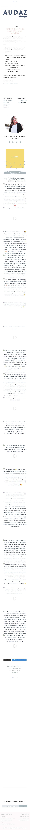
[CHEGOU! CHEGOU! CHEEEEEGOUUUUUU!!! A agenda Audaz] (15, 503)
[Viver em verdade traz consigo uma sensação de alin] (15, 598)
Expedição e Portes (24, 816)
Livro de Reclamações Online (7, 824)
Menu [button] (16, 1)
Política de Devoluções (24, 820)
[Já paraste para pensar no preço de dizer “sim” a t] (15, 361)
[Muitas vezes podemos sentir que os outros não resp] (15, 266)
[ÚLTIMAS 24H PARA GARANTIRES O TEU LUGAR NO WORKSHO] (15, 313)
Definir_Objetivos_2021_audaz (10, 83)
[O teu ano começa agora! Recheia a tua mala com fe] (15, 527)
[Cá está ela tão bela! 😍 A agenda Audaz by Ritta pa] (15, 479)
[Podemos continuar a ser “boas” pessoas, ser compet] (15, 289)
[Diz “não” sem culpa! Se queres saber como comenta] (15, 408)
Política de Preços (25, 814)
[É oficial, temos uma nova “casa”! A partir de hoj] (15, 646)
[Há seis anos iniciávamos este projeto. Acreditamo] (15, 622)
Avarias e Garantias (25, 818)
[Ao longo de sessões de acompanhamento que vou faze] (15, 194)
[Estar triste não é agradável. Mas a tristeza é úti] (15, 551)
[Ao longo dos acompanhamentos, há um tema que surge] (15, 384)
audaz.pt (15, 12)
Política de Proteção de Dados (8, 818)
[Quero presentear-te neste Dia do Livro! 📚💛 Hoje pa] (15, 242)
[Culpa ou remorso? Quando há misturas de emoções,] (15, 432)
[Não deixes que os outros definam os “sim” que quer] (15, 337)
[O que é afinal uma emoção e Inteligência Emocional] (15, 456)
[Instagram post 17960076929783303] (15, 218)
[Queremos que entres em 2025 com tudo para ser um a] (15, 574)
